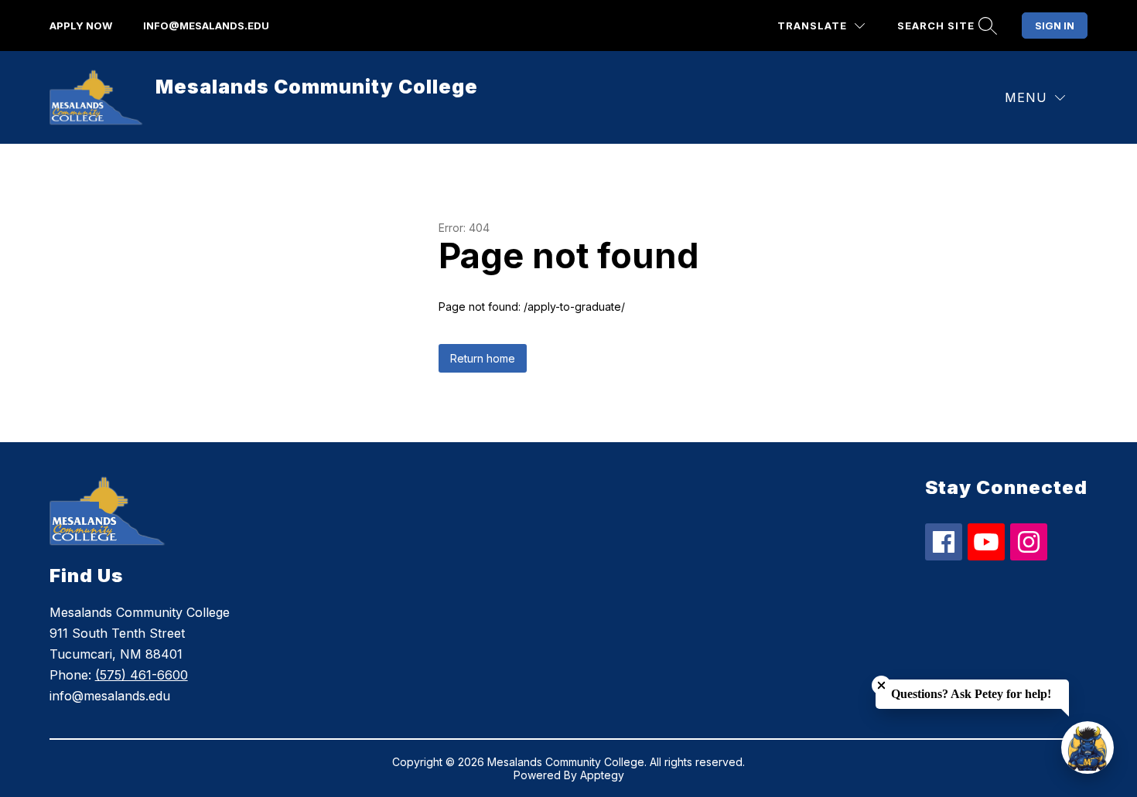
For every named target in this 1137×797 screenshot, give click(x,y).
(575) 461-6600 (141, 675)
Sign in (1054, 25)
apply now (81, 25)
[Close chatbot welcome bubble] (881, 685)
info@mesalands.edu (206, 25)
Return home (482, 358)
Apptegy (602, 775)
